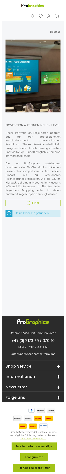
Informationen (20, 376)
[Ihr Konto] (48, 16)
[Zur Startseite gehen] (33, 5)
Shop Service (18, 366)
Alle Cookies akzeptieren (34, 468)
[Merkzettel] (40, 16)
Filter (35, 203)
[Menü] (9, 16)
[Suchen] (32, 16)
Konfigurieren (34, 457)
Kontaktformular (44, 354)
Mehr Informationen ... (33, 438)
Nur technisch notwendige (34, 446)
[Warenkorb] (56, 16)
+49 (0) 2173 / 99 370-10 (33, 341)
